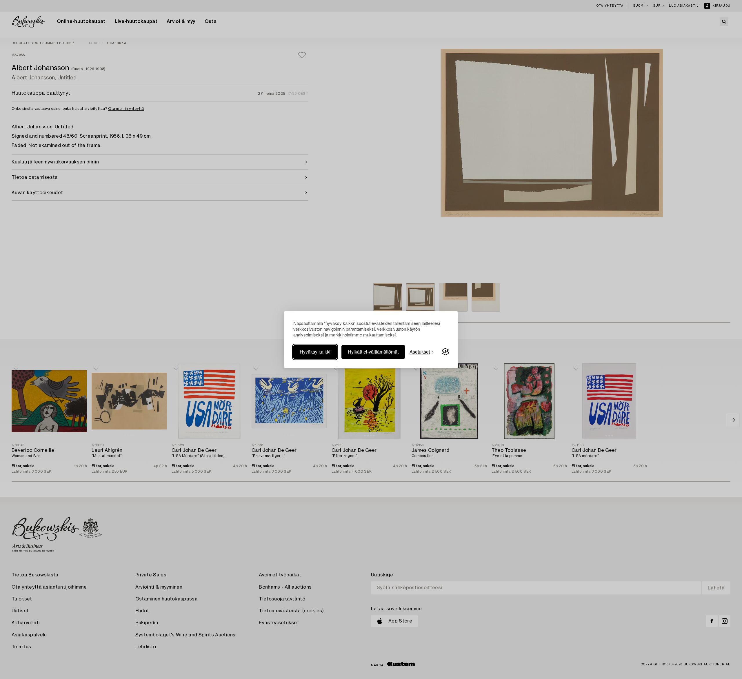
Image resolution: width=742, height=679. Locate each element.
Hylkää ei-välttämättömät (373, 351)
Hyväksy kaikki (315, 351)
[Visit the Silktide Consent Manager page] (445, 352)
